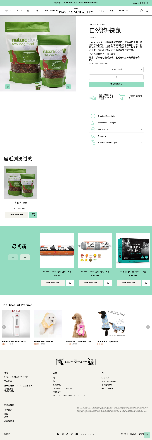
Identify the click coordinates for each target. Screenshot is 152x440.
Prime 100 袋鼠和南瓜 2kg (95, 272)
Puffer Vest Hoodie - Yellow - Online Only (44, 341)
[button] (29, 11)
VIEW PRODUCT (16, 215)
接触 (6, 414)
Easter (105, 378)
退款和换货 (9, 421)
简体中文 (145, 3)
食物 (26, 11)
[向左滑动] (7, 86)
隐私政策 (134, 434)
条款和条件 (125, 434)
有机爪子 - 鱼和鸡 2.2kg (133, 272)
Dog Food (93, 24)
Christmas (107, 385)
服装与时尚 (90, 11)
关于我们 (8, 411)
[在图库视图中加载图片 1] (38, 86)
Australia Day (109, 382)
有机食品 (57, 385)
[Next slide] (25, 257)
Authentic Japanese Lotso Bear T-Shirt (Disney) (79, 341)
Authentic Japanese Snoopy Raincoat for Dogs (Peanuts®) (110, 341)
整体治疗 (57, 392)
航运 (6, 418)
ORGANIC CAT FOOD (62, 389)
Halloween (107, 389)
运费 (106, 64)
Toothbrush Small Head (14, 341)
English (136, 3)
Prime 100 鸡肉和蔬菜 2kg (57, 272)
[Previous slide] (13, 257)
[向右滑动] (68, 86)
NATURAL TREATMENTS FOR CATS (69, 396)
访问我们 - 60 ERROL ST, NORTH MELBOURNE (76, 3)
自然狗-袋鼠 (20, 203)
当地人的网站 (143, 434)
